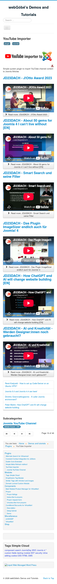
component (10, 550)
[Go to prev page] (14, 434)
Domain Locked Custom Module (17, 483)
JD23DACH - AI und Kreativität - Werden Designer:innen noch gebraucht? (27, 332)
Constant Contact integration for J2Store (20, 459)
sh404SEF (10, 519)
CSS (19, 555)
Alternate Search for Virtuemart (17, 456)
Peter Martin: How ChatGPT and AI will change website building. (25, 406)
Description (11, 508)
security (39, 552)
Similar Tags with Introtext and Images (20, 480)
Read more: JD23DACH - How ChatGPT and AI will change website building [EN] (30, 321)
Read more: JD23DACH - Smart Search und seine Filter (29, 214)
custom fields (11, 552)
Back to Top (48, 578)
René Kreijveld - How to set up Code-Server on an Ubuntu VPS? (27, 384)
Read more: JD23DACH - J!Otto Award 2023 (27, 114)
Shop (7, 524)
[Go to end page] (30, 434)
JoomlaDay (27, 550)
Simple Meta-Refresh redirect (16, 464)
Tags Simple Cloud (12, 475)
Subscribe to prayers (14, 497)
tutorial (16, 43)
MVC (34, 550)
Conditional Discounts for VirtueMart (19, 505)
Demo (9, 513)
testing (20, 552)
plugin (7, 43)
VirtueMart (9, 521)
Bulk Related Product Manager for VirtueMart (22, 489)
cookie (14, 555)
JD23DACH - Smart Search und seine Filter (27, 174)
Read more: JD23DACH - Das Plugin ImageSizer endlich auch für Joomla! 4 (30, 268)
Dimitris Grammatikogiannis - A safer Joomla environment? (25, 398)
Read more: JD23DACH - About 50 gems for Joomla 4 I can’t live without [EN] (30, 165)
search (18, 550)
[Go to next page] (22, 434)
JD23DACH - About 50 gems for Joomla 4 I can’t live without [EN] (27, 124)
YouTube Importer (12, 467)
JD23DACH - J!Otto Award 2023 (27, 77)
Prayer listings (12, 494)
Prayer (8, 491)
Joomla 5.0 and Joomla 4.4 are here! (21, 391)
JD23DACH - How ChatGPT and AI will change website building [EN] (27, 279)
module (27, 552)
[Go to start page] (7, 434)
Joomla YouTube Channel (19, 423)
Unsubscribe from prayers (16, 502)
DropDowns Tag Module (15, 478)
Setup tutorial (11, 510)
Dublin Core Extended (14, 461)
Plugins (8, 453)
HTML (25, 555)
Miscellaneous (11, 516)
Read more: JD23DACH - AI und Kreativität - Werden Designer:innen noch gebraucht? (30, 373)
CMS (30, 555)
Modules (8, 472)
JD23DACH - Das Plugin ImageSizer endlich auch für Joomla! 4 (25, 227)
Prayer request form (14, 499)
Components (10, 486)
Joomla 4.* (41, 550)
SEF (33, 552)
